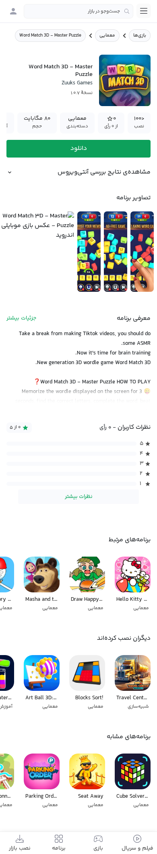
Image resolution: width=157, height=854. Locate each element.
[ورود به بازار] (13, 11)
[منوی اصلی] (143, 11)
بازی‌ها (139, 35)
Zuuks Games (77, 83)
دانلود (78, 148)
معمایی (107, 35)
